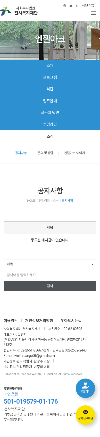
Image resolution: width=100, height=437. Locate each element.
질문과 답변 (50, 112)
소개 (49, 65)
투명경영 (50, 124)
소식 (50, 136)
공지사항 (21, 153)
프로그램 (50, 77)
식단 (49, 89)
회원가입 (88, 5)
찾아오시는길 (71, 320)
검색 (50, 286)
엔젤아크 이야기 (74, 153)
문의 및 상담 (45, 153)
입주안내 (50, 101)
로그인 (73, 5)
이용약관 (11, 320)
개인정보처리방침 (39, 320)
